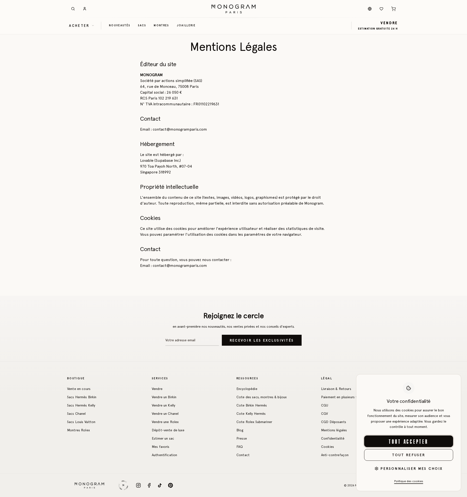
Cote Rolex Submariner (254, 422)
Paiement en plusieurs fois (341, 397)
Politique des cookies (408, 481)
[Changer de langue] (370, 9)
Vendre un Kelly (163, 405)
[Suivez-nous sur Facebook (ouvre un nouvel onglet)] (149, 485)
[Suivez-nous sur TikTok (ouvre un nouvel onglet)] (159, 485)
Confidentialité (332, 438)
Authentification (164, 455)
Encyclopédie (246, 389)
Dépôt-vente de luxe (168, 430)
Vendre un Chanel (165, 414)
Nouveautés (119, 25)
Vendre (157, 389)
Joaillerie (186, 25)
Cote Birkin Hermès (251, 405)
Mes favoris (161, 447)
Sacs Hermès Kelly (81, 405)
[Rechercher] (73, 9)
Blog (240, 430)
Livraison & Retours (336, 389)
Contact (243, 455)
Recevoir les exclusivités (262, 340)
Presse (241, 438)
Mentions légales (334, 430)
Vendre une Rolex (165, 422)
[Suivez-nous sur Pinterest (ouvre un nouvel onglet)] (170, 485)
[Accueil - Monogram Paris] (233, 9)
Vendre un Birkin (164, 397)
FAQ (239, 447)
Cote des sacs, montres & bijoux (261, 397)
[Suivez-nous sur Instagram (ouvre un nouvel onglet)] (138, 485)
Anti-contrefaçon (335, 455)
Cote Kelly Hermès (251, 414)
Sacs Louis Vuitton (81, 422)
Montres (161, 25)
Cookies (327, 447)
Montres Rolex (78, 430)
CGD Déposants (333, 422)
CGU (324, 405)
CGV (324, 414)
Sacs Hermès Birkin (82, 397)
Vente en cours (78, 389)
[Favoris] (381, 9)
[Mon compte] (85, 9)
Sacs (142, 25)
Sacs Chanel (76, 414)
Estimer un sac (163, 438)
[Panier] (393, 8)
